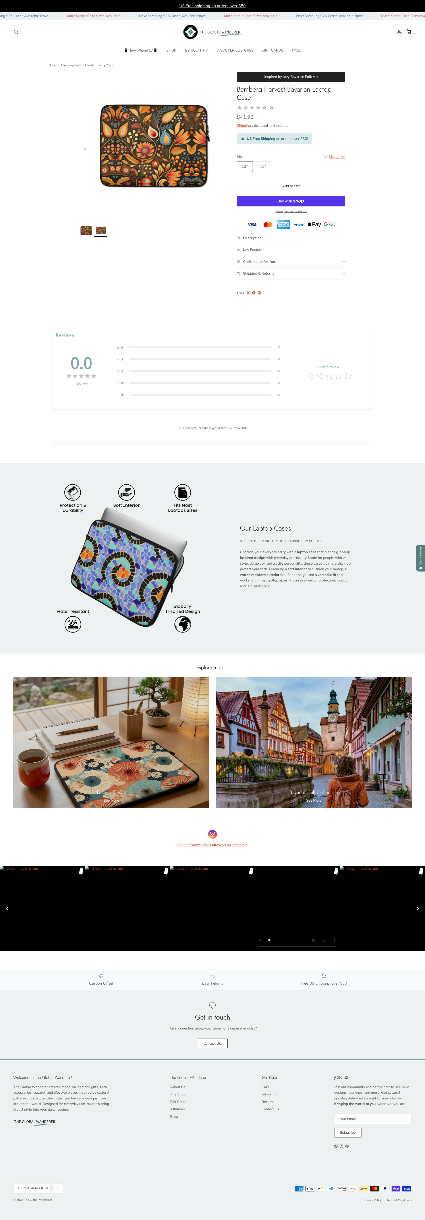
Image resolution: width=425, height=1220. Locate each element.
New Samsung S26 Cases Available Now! (123, 15)
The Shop (177, 1094)
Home (52, 65)
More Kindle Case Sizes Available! (45, 15)
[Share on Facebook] (253, 292)
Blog (174, 1116)
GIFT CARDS (272, 50)
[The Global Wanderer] (212, 32)
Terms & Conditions (399, 1200)
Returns (268, 1101)
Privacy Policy (373, 1200)
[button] (198, 347)
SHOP (171, 50)
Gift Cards (178, 1101)
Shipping (244, 125)
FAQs (296, 50)
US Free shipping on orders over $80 (212, 5)
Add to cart (291, 186)
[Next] (418, 908)
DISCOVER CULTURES (235, 50)
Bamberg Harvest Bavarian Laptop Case (87, 65)
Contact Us (270, 1109)
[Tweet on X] (248, 292)
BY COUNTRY (196, 50)
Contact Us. (212, 1043)
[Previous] (7, 908)
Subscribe (348, 1132)
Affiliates (177, 1109)
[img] (252, 107)
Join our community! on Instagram (213, 845)
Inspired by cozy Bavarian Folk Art (291, 76)
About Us (177, 1087)
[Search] (16, 32)
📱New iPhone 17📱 (141, 50)
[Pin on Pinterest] (259, 292)
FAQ (265, 1087)
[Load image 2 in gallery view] (153, 145)
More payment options (291, 211)
